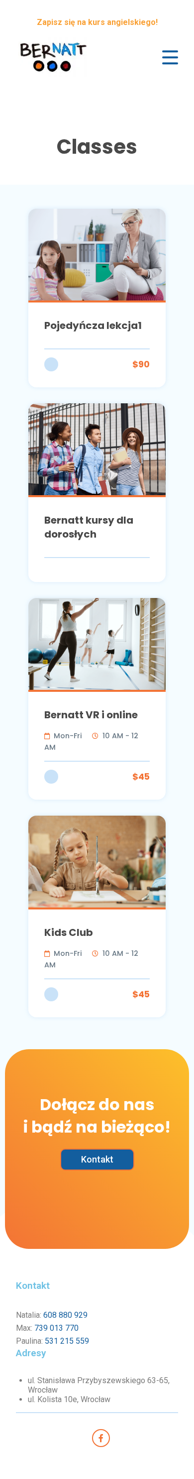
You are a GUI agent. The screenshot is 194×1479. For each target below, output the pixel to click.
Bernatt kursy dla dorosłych (88, 527)
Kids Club (68, 932)
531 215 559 (67, 1341)
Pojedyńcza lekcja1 (93, 325)
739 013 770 (56, 1328)
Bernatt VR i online (91, 715)
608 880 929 (65, 1315)
